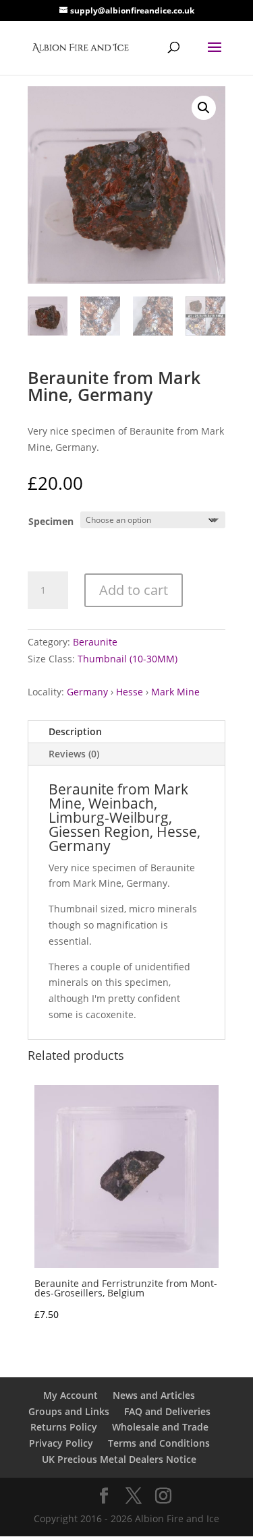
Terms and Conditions (159, 1443)
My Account (70, 1395)
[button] (204, 108)
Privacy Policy (61, 1443)
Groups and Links (68, 1411)
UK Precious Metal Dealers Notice (119, 1459)
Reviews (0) (74, 753)
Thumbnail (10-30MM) (127, 658)
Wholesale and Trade (160, 1426)
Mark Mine (175, 691)
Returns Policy (63, 1426)
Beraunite (95, 641)
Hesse (129, 691)
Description (75, 731)
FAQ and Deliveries (167, 1411)
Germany (87, 691)
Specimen (51, 521)
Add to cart (133, 590)
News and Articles (154, 1395)
